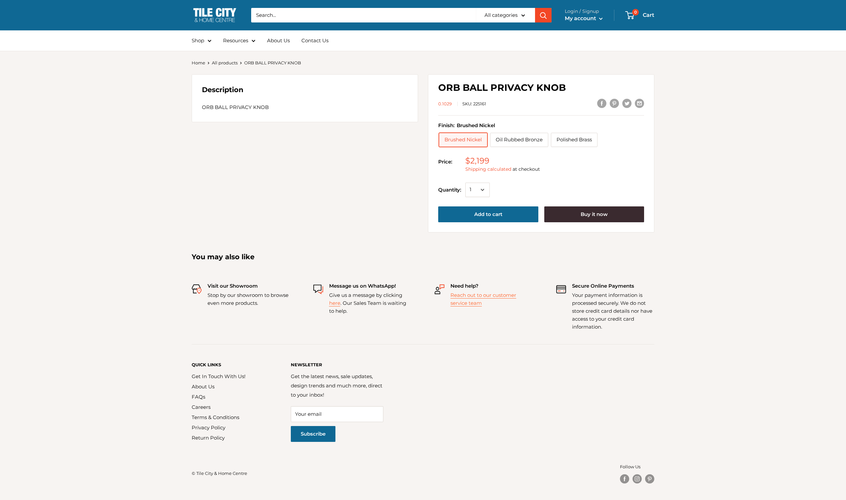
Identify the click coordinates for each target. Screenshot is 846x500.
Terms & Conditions (215, 417)
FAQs (198, 397)
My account (581, 18)
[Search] (543, 15)
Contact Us (314, 40)
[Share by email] (639, 103)
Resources (235, 40)
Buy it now (594, 214)
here (334, 303)
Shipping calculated (488, 169)
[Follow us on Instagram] (637, 478)
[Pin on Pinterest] (614, 103)
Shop (198, 40)
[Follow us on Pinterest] (649, 478)
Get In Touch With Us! (219, 376)
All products (225, 62)
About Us (278, 40)
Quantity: (449, 190)
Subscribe (313, 434)
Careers (201, 407)
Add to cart (488, 214)
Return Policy (208, 438)
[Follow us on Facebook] (624, 478)
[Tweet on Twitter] (627, 103)
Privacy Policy (208, 427)
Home (198, 62)
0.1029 (445, 103)
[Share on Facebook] (601, 103)
